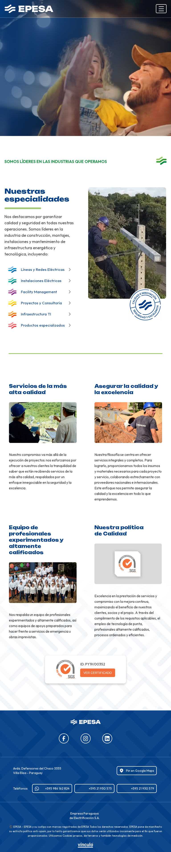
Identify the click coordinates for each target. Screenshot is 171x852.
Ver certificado (97, 673)
